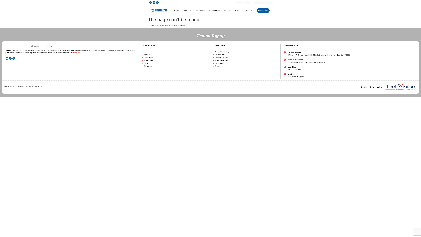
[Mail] (285, 74)
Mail (290, 74)
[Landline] (285, 67)
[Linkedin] (157, 2)
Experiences (214, 10)
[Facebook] (150, 2)
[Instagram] (154, 2)
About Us (187, 10)
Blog (237, 10)
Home (176, 10)
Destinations (200, 10)
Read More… (78, 53)
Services (227, 10)
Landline (292, 67)
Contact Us (247, 10)
